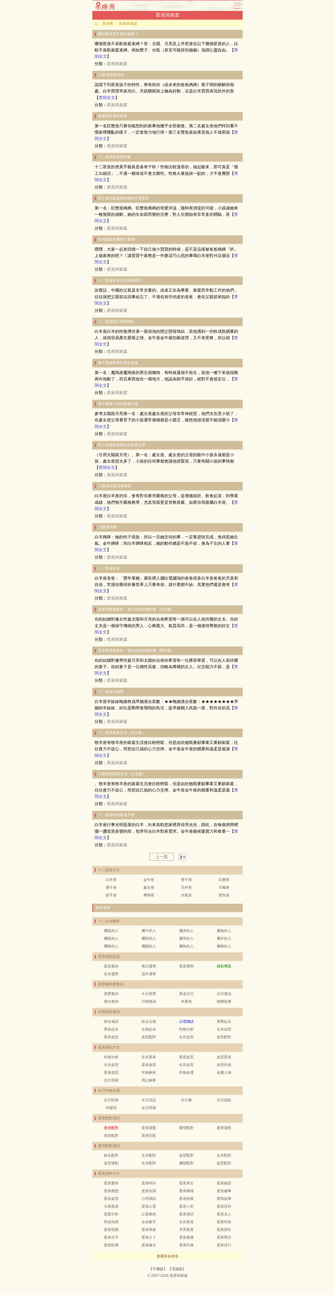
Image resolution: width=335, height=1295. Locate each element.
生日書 (186, 1100)
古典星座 (111, 1206)
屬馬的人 (186, 938)
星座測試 (186, 1214)
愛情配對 (186, 1128)
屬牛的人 (149, 931)
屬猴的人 (111, 946)
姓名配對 (111, 1155)
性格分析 (186, 1029)
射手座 (111, 895)
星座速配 (224, 1128)
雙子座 (186, 880)
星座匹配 (149, 1135)
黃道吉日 (186, 994)
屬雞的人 (149, 946)
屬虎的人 (186, 931)
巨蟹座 (224, 880)
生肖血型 (224, 1029)
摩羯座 (148, 895)
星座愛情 (111, 1183)
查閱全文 (107, 97)
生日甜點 (224, 1100)
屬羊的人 (224, 938)
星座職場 (186, 1191)
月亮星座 (186, 1229)
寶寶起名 (224, 1021)
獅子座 (111, 887)
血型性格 (224, 1065)
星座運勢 (186, 966)
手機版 (157, 1269)
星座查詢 (111, 966)
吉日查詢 (224, 994)
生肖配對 (149, 1155)
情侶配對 (111, 1135)
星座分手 (111, 1237)
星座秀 (109, 5)
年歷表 (186, 1001)
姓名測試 (111, 1021)
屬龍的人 (111, 938)
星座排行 (224, 1245)
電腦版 (177, 1269)
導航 (237, 5)
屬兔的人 (224, 931)
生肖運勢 (111, 974)
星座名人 (224, 1214)
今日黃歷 (149, 994)
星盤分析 (111, 1214)
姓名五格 (149, 1021)
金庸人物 (224, 1072)
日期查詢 (149, 1001)
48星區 (111, 1108)
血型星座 (224, 1057)
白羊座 (111, 880)
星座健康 (186, 1237)
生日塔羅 (111, 1080)
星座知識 (149, 1191)
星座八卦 (186, 1206)
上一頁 (161, 857)
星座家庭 (149, 1229)
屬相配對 (186, 1163)
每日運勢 (149, 966)
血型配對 (149, 1037)
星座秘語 (224, 1183)
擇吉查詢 (111, 1001)
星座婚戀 (111, 1191)
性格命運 (186, 1072)
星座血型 (111, 1037)
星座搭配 (149, 1128)
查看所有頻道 (167, 1256)
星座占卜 (149, 1237)
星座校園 (111, 1229)
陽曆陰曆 (224, 1001)
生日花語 (149, 1100)
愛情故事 (224, 1199)
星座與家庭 (128, 23)
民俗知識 (111, 1222)
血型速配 (111, 1163)
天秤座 (186, 887)
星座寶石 (224, 1237)
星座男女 (186, 1183)
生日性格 (111, 1100)
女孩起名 (149, 1029)
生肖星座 (149, 1057)
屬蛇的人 (149, 938)
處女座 (148, 887)
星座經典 (186, 1199)
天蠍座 (224, 887)
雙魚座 (224, 895)
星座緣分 (149, 1245)
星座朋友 (224, 1229)
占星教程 (149, 1214)
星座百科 (224, 1206)
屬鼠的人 (111, 931)
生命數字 (149, 1222)
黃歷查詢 (111, 994)
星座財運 (111, 1245)
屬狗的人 (186, 946)
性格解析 (149, 1072)
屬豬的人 (224, 946)
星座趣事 (224, 1191)
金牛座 (148, 880)
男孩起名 (111, 1029)
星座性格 (224, 1222)
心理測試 (149, 1199)
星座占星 (149, 1206)
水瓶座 (186, 895)
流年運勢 (149, 974)
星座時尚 (149, 1183)
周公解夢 (149, 1080)
